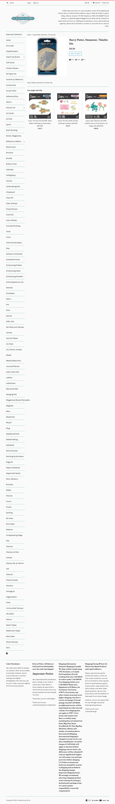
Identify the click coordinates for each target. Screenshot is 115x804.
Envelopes (10, 293)
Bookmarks (11, 147)
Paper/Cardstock (13, 468)
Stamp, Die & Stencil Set (15, 566)
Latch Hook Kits (12, 372)
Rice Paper (10, 524)
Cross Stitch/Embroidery (14, 240)
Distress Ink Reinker (14, 254)
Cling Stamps (12, 209)
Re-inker (9, 518)
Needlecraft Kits (12, 434)
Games (9, 316)
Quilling (9, 513)
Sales (8, 40)
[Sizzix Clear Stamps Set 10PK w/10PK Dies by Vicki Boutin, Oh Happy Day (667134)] (96, 106)
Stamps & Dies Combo (12, 555)
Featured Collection (14, 34)
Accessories (11, 85)
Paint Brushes (12, 451)
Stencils (9, 574)
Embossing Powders (14, 276)
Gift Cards (10, 62)
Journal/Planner (13, 366)
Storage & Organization (11, 594)
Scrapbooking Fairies (23, 800)
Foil (7, 304)
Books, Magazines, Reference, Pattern (15, 138)
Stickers (9, 586)
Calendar (10, 169)
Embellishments (13, 259)
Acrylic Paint (11, 91)
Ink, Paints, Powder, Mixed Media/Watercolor (14, 355)
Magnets (9, 406)
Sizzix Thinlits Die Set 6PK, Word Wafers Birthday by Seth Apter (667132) (40, 123)
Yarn (8, 648)
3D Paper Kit (11, 74)
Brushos (9, 153)
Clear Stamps (11, 203)
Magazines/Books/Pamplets (15, 400)
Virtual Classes (12, 68)
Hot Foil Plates (12, 338)
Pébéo (8, 490)
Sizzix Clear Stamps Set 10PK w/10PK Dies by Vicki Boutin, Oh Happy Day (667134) (96, 123)
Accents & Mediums (14, 79)
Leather (9, 378)
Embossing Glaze (13, 271)
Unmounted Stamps (14, 608)
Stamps (9, 546)
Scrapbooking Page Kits (14, 538)
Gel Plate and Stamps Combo (15, 330)
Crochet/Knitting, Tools (13, 229)
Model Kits (10, 417)
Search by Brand (15, 57)
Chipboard (10, 192)
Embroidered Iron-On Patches (15, 285)
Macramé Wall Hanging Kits (12, 392)
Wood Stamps (12, 642)
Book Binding (11, 130)
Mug (8, 428)
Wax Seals (10, 636)
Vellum (9, 619)
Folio (8, 310)
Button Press (11, 164)
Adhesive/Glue (12, 96)
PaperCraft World (13, 473)
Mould (8, 423)
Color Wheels (11, 220)
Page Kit (9, 462)
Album (9, 102)
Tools (8, 602)
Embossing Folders (14, 265)
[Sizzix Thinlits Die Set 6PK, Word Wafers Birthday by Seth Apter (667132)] (40, 106)
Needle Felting (12, 439)
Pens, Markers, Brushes (12, 482)
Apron (8, 124)
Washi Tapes (11, 625)
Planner (9, 496)
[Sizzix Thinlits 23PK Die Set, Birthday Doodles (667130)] (68, 106)
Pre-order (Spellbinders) (12, 48)
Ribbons (9, 530)
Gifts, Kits (10, 321)
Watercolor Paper (13, 631)
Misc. (8, 411)
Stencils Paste (12, 580)
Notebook (10, 445)
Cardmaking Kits (13, 186)
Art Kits (9, 119)
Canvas (9, 181)
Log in (29, 3)
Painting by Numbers (15, 456)
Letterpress (10, 383)
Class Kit (9, 198)
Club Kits (10, 215)
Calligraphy (11, 175)
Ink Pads (9, 344)
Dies (8, 248)
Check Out (105, 3)
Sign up (35, 3)
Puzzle (8, 507)
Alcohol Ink (15, 108)
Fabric (8, 299)
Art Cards (10, 113)
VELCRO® (10, 614)
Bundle (9, 158)
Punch (8, 501)
